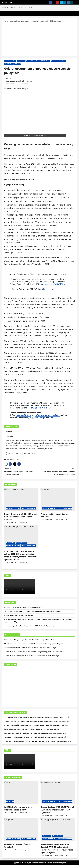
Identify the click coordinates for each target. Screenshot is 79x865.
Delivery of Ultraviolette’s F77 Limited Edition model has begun (38, 656)
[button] (6, 464)
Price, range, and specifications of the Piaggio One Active (34, 640)
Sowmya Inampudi (10, 522)
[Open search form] (76, 13)
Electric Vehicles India (43, 61)
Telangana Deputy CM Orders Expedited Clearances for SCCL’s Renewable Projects (33, 733)
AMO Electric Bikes (10, 644)
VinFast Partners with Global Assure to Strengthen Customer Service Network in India (34, 725)
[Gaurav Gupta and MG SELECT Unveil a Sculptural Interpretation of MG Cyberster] (21, 499)
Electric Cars (10, 801)
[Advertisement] (39, 38)
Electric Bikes (30, 61)
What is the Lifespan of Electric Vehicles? (18, 615)
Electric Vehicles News (58, 61)
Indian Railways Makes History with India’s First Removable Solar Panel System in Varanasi (35, 741)
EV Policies (17, 64)
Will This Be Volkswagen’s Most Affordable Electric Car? (23, 607)
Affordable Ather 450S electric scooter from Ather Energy (35, 648)
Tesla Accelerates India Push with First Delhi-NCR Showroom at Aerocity (29, 729)
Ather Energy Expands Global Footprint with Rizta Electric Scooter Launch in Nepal (33, 737)
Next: (59, 471)
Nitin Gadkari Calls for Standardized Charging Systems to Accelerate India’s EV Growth (34, 717)
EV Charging (8, 64)
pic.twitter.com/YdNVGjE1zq (53, 284)
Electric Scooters (21, 543)
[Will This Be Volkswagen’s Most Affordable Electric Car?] (21, 792)
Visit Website (13, 453)
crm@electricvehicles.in (41, 408)
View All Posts (29, 453)
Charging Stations (10, 61)
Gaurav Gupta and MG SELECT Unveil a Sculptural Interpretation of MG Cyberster (20, 517)
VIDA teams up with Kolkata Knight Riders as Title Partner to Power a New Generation (33, 626)
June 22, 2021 (49, 289)
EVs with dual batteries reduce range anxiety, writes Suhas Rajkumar (40, 652)
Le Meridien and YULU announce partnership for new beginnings (42, 644)
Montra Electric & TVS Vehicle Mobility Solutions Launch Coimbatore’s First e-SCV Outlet (35, 721)
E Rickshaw (21, 61)
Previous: (18, 471)
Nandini (8, 78)
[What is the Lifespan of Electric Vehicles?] (58, 499)
